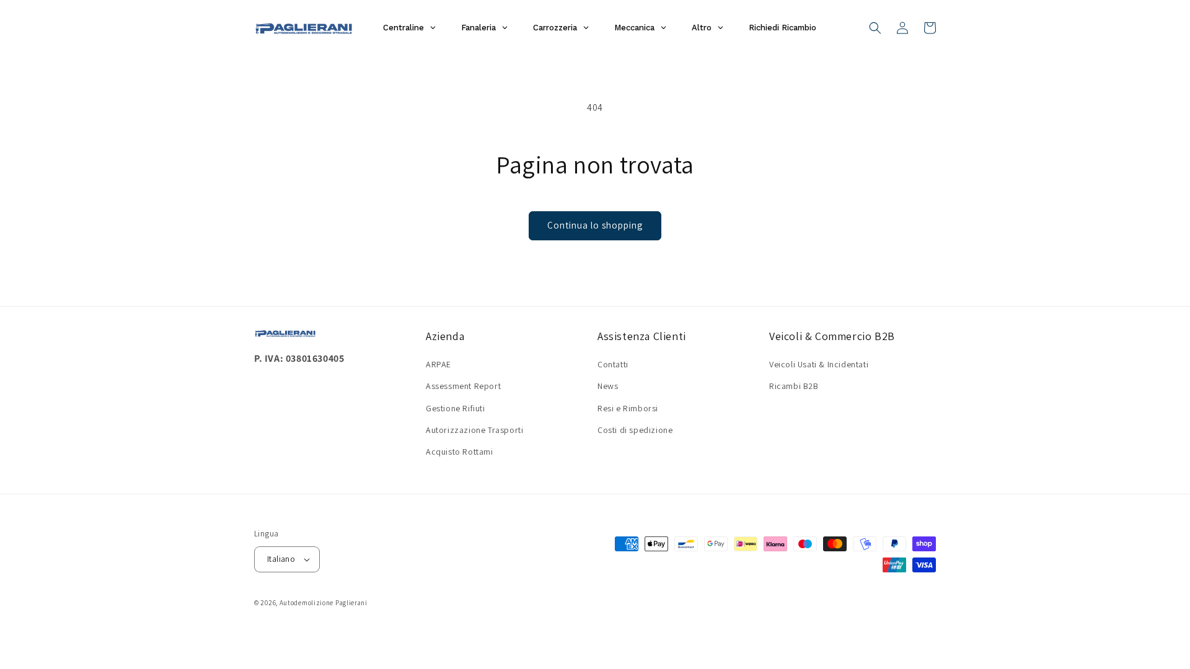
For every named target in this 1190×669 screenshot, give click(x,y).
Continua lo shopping (595, 225)
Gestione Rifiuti (455, 408)
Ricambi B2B (794, 385)
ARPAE (438, 364)
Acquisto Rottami (459, 451)
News (607, 385)
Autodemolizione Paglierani (324, 602)
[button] (875, 28)
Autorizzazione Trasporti (474, 429)
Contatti (612, 364)
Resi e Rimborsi (627, 408)
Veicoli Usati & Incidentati (818, 364)
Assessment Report (463, 385)
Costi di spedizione (634, 429)
